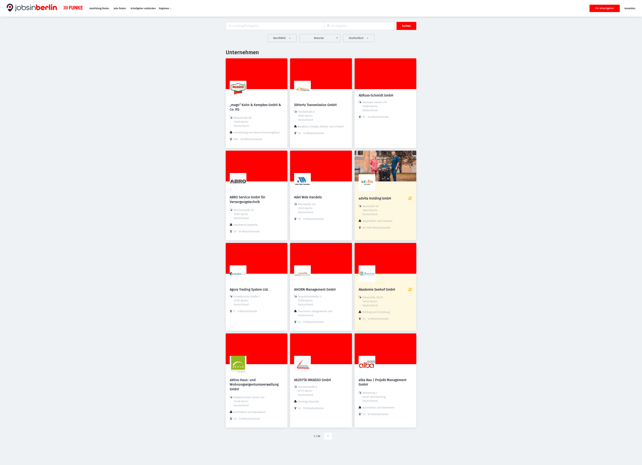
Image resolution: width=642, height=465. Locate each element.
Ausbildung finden (99, 8)
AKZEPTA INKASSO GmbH (312, 380)
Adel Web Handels (308, 197)
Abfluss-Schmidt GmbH (376, 95)
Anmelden (629, 8)
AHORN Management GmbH (315, 289)
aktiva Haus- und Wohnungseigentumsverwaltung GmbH (254, 384)
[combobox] (275, 26)
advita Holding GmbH (375, 198)
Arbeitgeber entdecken (143, 8)
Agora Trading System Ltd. (249, 289)
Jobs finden (120, 8)
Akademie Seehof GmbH (377, 289)
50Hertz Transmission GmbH (315, 105)
